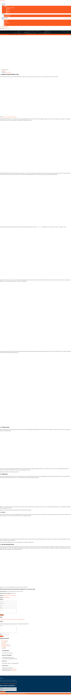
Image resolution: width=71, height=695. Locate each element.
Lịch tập (3, 13)
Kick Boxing (8, 11)
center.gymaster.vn (6, 597)
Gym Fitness (8, 8)
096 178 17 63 (13, 670)
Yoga (6, 10)
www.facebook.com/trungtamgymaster (9, 595)
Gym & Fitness (6, 22)
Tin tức (5, 21)
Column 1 (5, 6)
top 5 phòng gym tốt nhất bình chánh (18, 619)
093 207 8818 (14, 669)
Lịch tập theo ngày (7, 15)
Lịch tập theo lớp (7, 16)
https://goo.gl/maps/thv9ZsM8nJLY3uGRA (10, 116)
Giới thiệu (3, 3)
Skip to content (2, 0)
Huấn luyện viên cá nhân (10, 7)
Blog (2, 18)
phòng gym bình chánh (7, 619)
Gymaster (1, 619)
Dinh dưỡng (6, 20)
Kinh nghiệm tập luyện (5, 645)
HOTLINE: (3, 683)
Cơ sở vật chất (4, 640)
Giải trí (5, 25)
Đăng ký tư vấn (4, 26)
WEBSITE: (12, 683)
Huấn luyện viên (5, 17)
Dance (7, 12)
